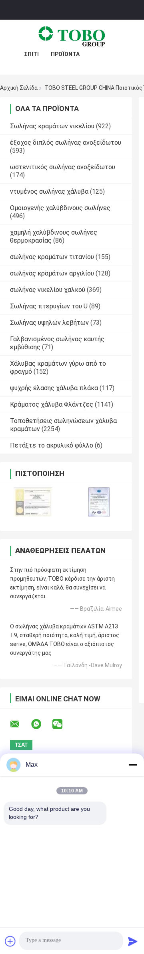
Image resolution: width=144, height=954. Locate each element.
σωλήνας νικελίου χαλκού (47, 290)
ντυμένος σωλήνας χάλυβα (49, 191)
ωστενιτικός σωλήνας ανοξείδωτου (62, 167)
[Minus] (133, 765)
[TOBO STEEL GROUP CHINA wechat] (62, 724)
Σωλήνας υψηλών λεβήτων (49, 322)
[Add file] (10, 941)
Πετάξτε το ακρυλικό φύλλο (51, 445)
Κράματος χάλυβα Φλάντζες (51, 404)
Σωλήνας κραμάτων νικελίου (52, 126)
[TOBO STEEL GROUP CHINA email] (20, 724)
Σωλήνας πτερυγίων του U (49, 306)
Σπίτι (31, 54)
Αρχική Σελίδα (19, 88)
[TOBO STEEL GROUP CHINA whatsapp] (41, 724)
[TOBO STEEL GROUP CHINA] (72, 36)
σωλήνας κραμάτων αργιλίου (52, 273)
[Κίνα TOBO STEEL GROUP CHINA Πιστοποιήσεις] (33, 501)
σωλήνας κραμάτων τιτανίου (52, 257)
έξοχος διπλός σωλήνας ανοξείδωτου (65, 142)
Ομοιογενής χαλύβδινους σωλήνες (60, 208)
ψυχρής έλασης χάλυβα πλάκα (54, 388)
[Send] (132, 941)
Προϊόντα (65, 54)
